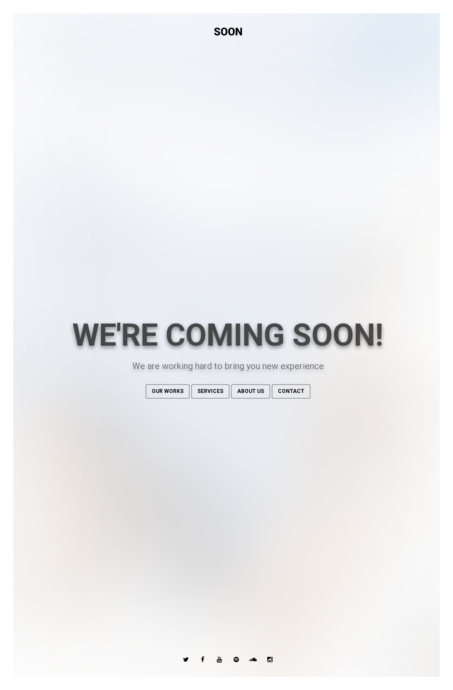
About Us (250, 391)
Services (210, 391)
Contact (291, 391)
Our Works (168, 391)
